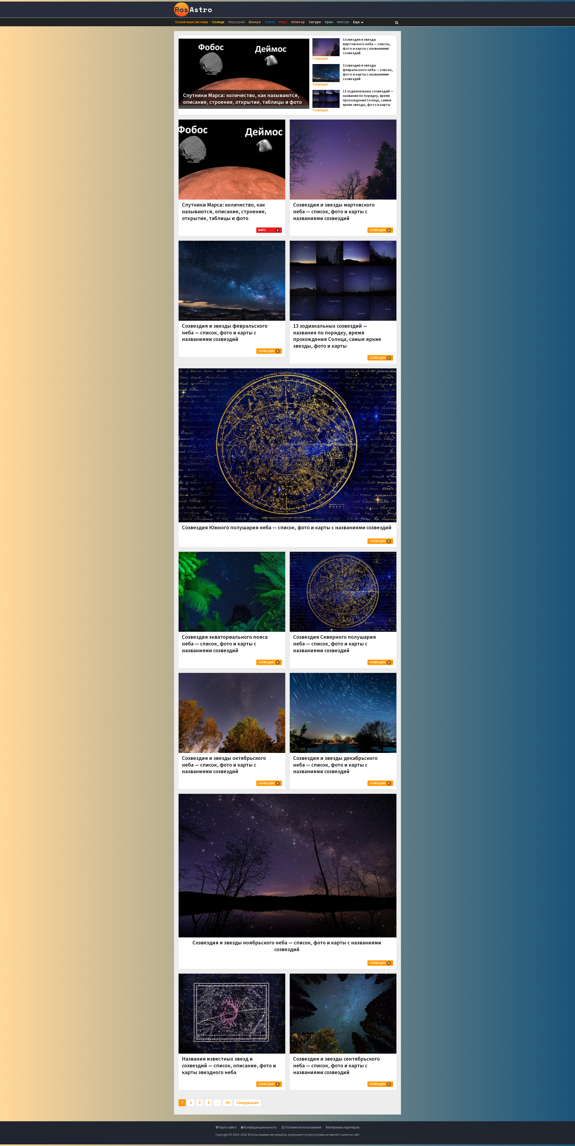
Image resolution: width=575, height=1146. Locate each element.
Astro (193, 9)
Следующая (247, 1102)
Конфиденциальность (260, 1127)
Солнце (218, 22)
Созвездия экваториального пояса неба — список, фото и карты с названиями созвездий (225, 643)
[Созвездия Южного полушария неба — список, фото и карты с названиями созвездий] (287, 445)
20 (227, 1102)
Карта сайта (227, 1127)
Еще (356, 22)
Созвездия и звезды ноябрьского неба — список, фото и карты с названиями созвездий (286, 946)
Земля (270, 22)
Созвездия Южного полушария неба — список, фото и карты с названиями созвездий (286, 528)
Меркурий (236, 22)
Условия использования (302, 1127)
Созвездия (320, 58)
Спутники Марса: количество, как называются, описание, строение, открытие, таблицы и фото (242, 98)
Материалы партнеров (342, 1127)
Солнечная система (191, 22)
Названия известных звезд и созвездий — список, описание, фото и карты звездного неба (229, 1065)
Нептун (343, 22)
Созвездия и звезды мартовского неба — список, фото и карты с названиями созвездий (367, 46)
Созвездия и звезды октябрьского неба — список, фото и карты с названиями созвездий (224, 765)
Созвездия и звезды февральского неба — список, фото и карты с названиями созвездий (368, 72)
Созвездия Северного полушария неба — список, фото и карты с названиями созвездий (334, 643)
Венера (255, 22)
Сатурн (315, 22)
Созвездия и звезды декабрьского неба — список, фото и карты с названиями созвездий (335, 765)
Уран (329, 22)
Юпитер (298, 22)
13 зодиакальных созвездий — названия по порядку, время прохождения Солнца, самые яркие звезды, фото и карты (368, 98)
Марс (283, 22)
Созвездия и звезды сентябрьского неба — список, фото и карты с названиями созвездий (336, 1065)
